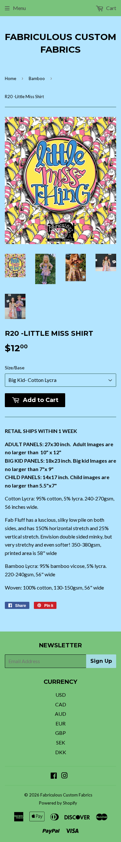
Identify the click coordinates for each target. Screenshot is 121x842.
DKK (60, 752)
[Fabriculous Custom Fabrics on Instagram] (64, 776)
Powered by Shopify (58, 803)
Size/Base (15, 367)
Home (10, 78)
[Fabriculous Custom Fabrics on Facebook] (53, 776)
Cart (110, 8)
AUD (60, 714)
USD (60, 695)
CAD (60, 704)
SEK (60, 742)
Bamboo (37, 78)
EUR (60, 723)
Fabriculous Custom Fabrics (60, 43)
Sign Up (101, 661)
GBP (60, 733)
